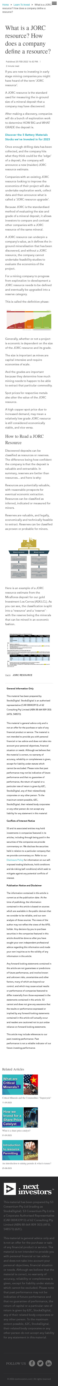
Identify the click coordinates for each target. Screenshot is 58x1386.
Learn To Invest (22, 4)
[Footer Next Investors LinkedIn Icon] (49, 1363)
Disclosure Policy (15, 860)
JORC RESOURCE (22, 675)
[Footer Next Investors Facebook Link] (32, 1363)
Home (5, 4)
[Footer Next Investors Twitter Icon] (40, 1363)
